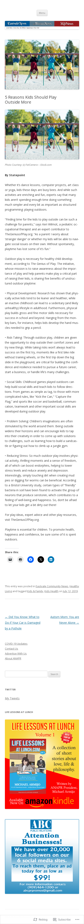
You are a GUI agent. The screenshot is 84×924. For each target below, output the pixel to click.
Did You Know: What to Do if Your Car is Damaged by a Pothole (22, 622)
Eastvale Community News (52, 586)
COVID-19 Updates (16, 643)
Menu (42, 12)
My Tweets (12, 698)
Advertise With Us (16, 653)
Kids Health (51, 591)
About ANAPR (13, 658)
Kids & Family (35, 591)
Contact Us (11, 648)
